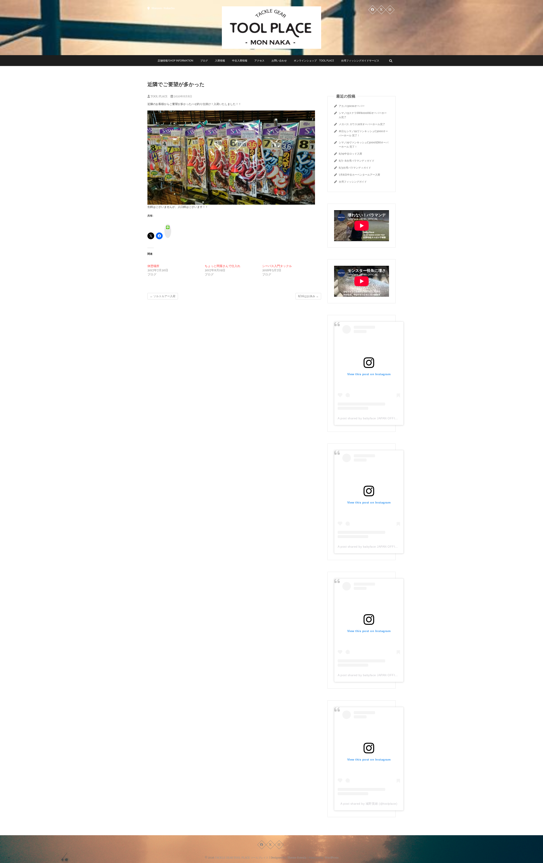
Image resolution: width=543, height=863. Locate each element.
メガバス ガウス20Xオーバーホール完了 (362, 124)
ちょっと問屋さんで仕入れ (222, 266)
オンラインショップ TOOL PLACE (314, 60)
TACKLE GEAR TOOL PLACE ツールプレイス (241, 857)
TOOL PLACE (158, 96)
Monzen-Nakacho (163, 8)
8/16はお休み (308, 296)
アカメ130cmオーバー (352, 106)
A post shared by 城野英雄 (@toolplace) (368, 803)
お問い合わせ (279, 60)
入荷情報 (220, 60)
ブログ (204, 60)
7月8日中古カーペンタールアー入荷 (359, 174)
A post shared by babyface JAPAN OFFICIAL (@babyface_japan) (384, 418)
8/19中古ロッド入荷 (350, 153)
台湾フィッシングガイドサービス (360, 60)
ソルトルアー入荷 (162, 296)
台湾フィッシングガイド (353, 181)
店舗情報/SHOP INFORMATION (175, 60)
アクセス (259, 60)
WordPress (332, 857)
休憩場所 (153, 266)
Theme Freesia (296, 857)
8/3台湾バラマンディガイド (355, 167)
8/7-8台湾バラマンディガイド (356, 160)
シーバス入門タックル (277, 266)
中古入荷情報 (239, 60)
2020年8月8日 (182, 96)
